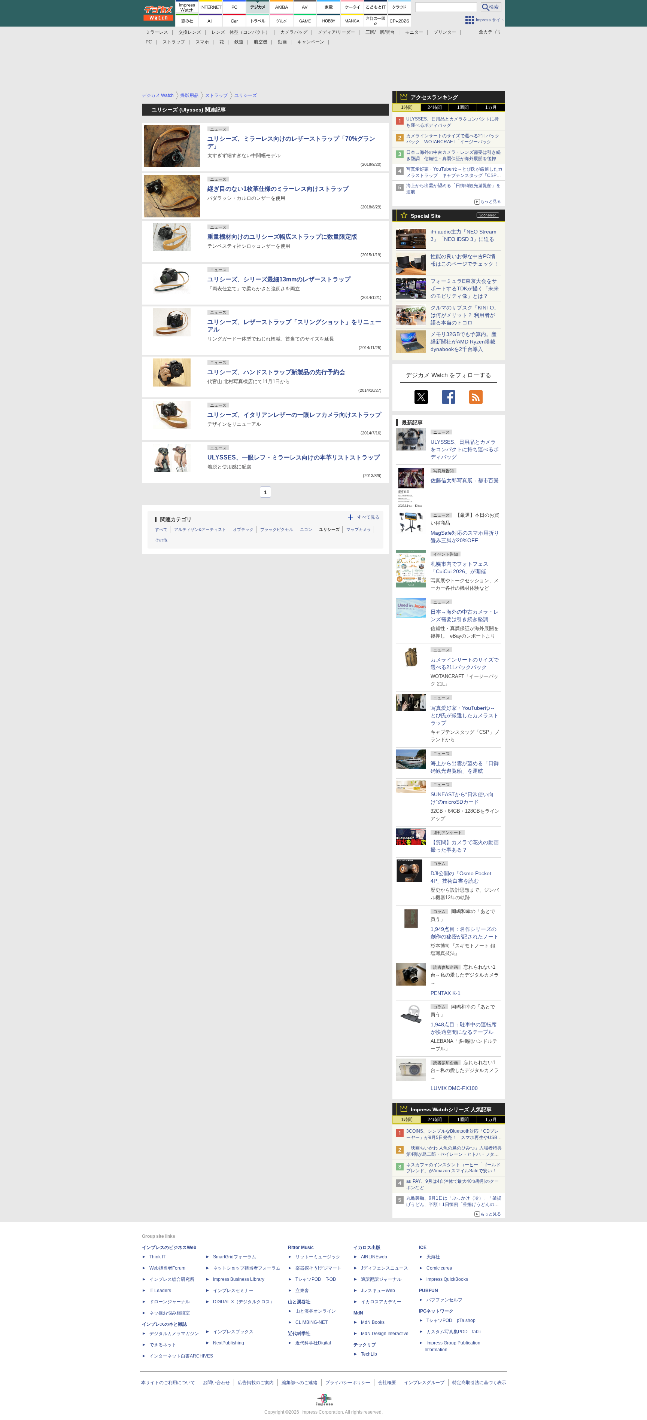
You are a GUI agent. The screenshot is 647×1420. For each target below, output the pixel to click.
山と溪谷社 (299, 1301)
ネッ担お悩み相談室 (169, 1313)
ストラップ (173, 42)
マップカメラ (358, 529)
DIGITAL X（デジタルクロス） (243, 1301)
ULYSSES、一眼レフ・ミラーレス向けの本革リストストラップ (293, 457)
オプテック (243, 529)
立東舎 (302, 1290)
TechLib (369, 1354)
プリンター (445, 32)
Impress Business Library (238, 1279)
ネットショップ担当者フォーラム (246, 1268)
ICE (422, 1247)
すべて (161, 529)
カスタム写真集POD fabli (453, 1331)
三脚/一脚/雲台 (380, 32)
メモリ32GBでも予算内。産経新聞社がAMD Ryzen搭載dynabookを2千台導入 (463, 341)
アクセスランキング (434, 97)
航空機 (260, 42)
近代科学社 (299, 1333)
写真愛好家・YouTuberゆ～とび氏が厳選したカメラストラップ (465, 715)
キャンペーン (310, 42)
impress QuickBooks (447, 1279)
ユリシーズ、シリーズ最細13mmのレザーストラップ (278, 279)
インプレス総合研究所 (171, 1279)
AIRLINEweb (374, 1256)
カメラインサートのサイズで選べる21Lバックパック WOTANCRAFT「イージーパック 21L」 (452, 142)
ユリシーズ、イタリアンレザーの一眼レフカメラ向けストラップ (294, 415)
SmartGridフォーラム (234, 1256)
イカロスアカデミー (381, 1301)
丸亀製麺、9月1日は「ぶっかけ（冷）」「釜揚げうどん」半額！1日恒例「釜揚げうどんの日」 (453, 1204)
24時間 (435, 107)
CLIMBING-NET (311, 1322)
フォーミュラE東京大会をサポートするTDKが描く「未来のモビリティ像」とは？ (465, 288)
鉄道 (238, 42)
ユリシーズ (329, 529)
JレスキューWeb (378, 1290)
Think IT (157, 1256)
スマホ (202, 42)
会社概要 (387, 1382)
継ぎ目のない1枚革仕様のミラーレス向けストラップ (278, 189)
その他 (161, 540)
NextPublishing (228, 1343)
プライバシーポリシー (347, 1382)
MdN (358, 1313)
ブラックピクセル (276, 529)
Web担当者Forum (167, 1268)
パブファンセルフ (444, 1300)
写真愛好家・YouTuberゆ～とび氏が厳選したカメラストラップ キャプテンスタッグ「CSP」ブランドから (454, 175)
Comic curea (439, 1268)
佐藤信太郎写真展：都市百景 (465, 480)
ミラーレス (157, 32)
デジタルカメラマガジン (174, 1333)
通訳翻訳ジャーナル (381, 1279)
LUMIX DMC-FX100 (454, 1088)
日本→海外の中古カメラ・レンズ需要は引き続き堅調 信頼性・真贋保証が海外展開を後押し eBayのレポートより (455, 159)
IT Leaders (160, 1290)
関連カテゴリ (176, 519)
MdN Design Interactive (384, 1333)
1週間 (463, 107)
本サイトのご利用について (168, 1382)
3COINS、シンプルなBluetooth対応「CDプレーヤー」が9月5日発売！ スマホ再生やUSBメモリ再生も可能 (454, 1137)
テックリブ (364, 1344)
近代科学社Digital (313, 1343)
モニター (414, 32)
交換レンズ (190, 32)
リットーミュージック (317, 1256)
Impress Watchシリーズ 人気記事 (451, 1109)
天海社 (433, 1256)
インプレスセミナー (233, 1290)
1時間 (407, 107)
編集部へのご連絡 (300, 1382)
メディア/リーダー (336, 32)
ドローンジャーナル (169, 1301)
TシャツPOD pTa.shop (451, 1320)
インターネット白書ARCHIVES (181, 1356)
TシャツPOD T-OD (315, 1279)
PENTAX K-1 (446, 993)
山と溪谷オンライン (315, 1311)
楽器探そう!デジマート (318, 1268)
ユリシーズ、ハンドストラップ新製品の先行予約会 (276, 372)
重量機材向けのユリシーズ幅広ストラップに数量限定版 (282, 236)
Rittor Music (301, 1247)
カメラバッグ (293, 32)
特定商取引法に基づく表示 (479, 1382)
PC (149, 42)
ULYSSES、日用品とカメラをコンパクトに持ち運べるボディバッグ (465, 449)
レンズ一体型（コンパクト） (241, 32)
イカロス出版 (366, 1247)
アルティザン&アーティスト (200, 529)
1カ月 (491, 107)
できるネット (162, 1344)
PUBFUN (428, 1290)
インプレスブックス (233, 1331)
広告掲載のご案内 (256, 1382)
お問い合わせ (216, 1382)
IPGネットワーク (436, 1311)
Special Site (426, 216)
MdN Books (373, 1322)
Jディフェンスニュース (384, 1268)
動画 (282, 42)
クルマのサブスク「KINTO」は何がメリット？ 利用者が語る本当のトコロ (465, 315)
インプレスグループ (424, 1382)
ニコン (306, 529)
